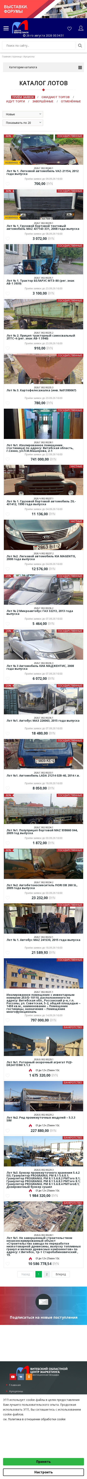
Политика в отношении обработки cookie (37, 1419)
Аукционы (16, 1391)
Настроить (43, 1472)
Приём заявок (23, 97)
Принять (43, 1461)
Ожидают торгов (55, 97)
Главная (15, 1385)
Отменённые (71, 101)
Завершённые (42, 101)
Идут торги (15, 101)
